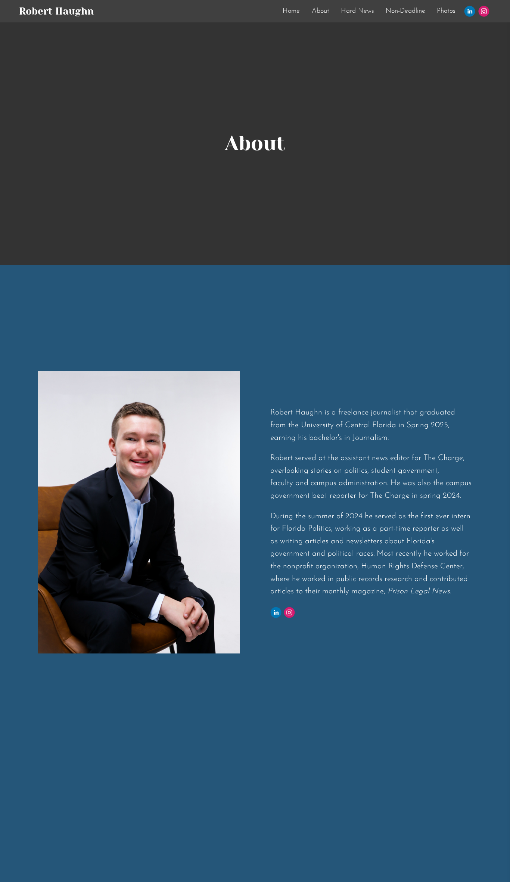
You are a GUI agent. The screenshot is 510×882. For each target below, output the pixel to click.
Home (291, 11)
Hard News (357, 11)
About (320, 11)
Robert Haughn (56, 11)
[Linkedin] (469, 11)
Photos (446, 11)
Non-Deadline (405, 11)
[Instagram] (483, 11)
